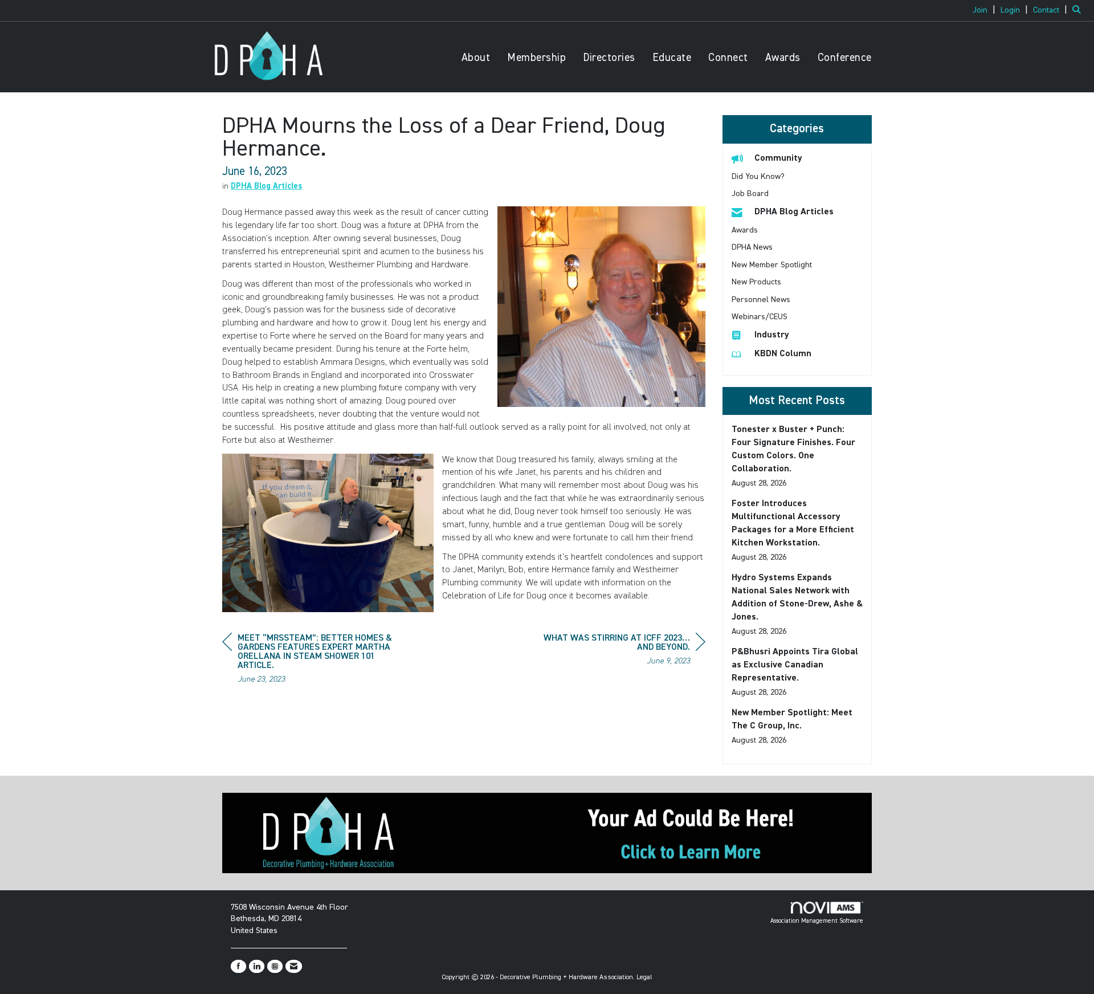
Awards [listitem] (745, 230)
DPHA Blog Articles (266, 186)
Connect (728, 57)
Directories (609, 57)
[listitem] (985, 10)
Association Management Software (816, 921)
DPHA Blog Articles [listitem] (794, 212)
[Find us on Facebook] (238, 966)
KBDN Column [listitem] (782, 354)
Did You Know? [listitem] (758, 177)
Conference (845, 57)
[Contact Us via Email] (293, 966)
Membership (536, 57)
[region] (619, 651)
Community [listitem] (778, 158)
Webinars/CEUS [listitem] (759, 317)
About (476, 57)
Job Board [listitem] (750, 194)
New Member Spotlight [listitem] (772, 265)
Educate (672, 57)
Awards (783, 57)
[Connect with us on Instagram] (275, 966)
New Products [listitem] (756, 282)
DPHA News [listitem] (752, 247)
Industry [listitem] (771, 335)
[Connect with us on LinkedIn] (256, 966)
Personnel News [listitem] (761, 300)
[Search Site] (1078, 10)
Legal (644, 977)
